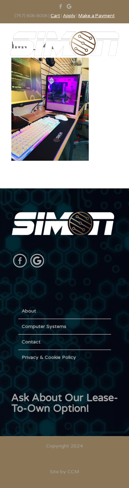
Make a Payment (96, 16)
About (29, 311)
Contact (31, 342)
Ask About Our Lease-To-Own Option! (64, 403)
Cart (55, 16)
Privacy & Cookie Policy (49, 357)
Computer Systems (44, 326)
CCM (73, 472)
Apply (69, 16)
